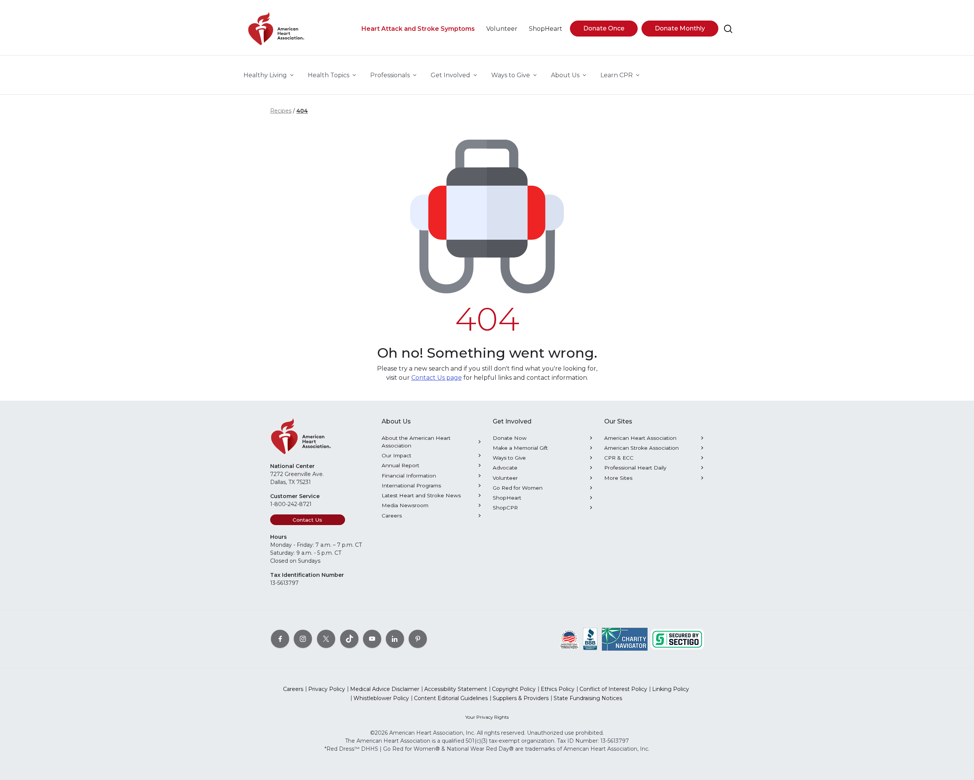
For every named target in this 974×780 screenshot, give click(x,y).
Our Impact (396, 455)
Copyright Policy (514, 689)
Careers (392, 516)
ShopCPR (505, 508)
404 (302, 110)
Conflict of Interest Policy (613, 689)
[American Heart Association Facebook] (280, 638)
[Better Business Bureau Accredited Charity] (590, 638)
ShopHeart (507, 498)
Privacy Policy (326, 689)
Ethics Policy (558, 689)
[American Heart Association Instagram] (303, 638)
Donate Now (510, 438)
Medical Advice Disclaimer (384, 689)
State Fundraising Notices (588, 698)
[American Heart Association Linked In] (395, 638)
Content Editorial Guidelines (451, 698)
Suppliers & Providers (521, 698)
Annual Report (400, 465)
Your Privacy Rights (487, 717)
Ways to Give (509, 458)
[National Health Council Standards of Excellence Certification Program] (569, 638)
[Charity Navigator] (625, 638)
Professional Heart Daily (635, 468)
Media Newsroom (405, 505)
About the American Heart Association (416, 442)
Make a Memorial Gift (520, 448)
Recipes (280, 110)
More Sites (618, 478)
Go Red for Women (518, 488)
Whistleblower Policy (381, 698)
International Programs (411, 485)
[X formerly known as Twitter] (326, 638)
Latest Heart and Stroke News (421, 495)
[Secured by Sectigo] (677, 638)
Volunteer (505, 478)
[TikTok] (349, 638)
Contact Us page (436, 377)
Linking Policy (670, 689)
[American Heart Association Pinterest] (418, 638)
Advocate (505, 468)
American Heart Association (640, 438)
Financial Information (409, 476)
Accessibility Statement (455, 689)
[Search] (728, 28)
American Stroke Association (641, 448)
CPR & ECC (618, 458)
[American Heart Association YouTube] (372, 638)
